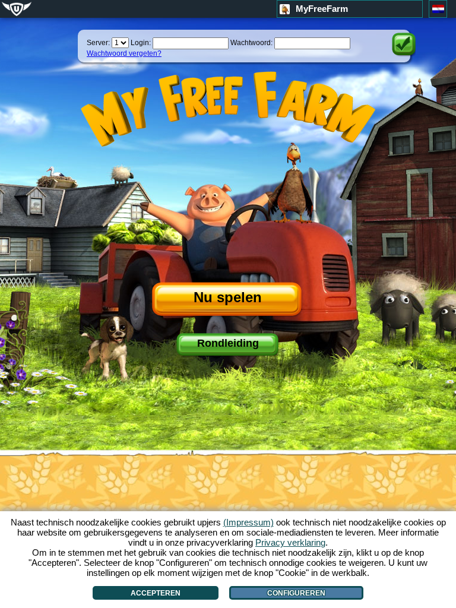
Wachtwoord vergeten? (124, 53)
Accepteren (155, 593)
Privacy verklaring (290, 542)
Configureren (296, 593)
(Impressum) (248, 522)
